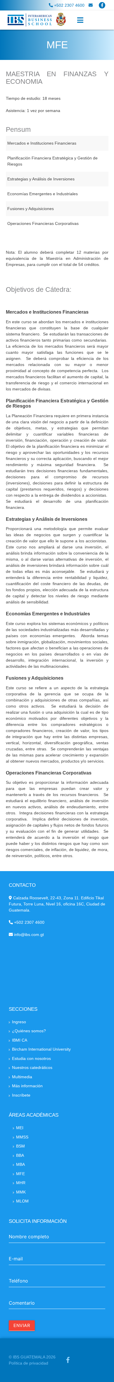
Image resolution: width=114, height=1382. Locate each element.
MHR (20, 1182)
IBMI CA (19, 1040)
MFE (20, 1173)
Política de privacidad (28, 1363)
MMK (21, 1192)
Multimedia (22, 1076)
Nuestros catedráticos (32, 1067)
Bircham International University (41, 1049)
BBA (20, 1155)
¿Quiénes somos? (29, 1030)
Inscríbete (21, 1095)
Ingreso (19, 1021)
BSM (20, 1146)
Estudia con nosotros (31, 1058)
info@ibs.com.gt (28, 934)
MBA (20, 1164)
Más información (27, 1085)
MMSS (22, 1137)
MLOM (22, 1201)
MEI (19, 1127)
